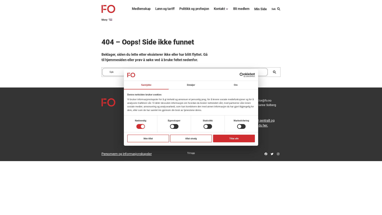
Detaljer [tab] (191, 85)
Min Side (260, 9)
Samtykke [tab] (146, 85)
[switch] (174, 126)
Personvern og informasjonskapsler (126, 154)
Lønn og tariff (165, 8)
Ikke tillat (148, 138)
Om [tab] (236, 85)
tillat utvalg (191, 138)
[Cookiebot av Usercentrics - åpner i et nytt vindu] (242, 75)
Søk (274, 9)
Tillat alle (234, 138)
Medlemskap (141, 8)
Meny (104, 19)
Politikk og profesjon (194, 8)
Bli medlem (241, 8)
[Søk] (274, 72)
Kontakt (219, 8)
